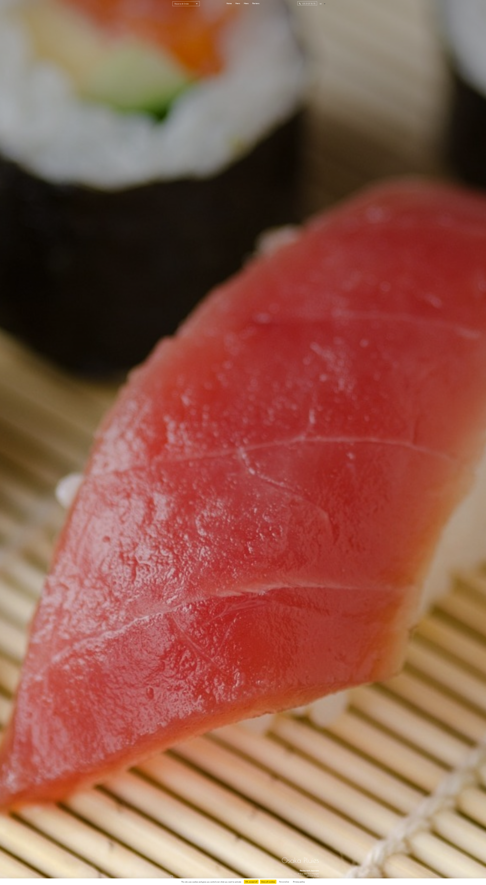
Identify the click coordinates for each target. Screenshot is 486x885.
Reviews (255, 3)
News (237, 3)
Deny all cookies (268, 881)
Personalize (284, 881)
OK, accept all (251, 881)
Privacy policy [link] (299, 881)
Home (229, 3)
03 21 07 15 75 (308, 3)
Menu (246, 3)
